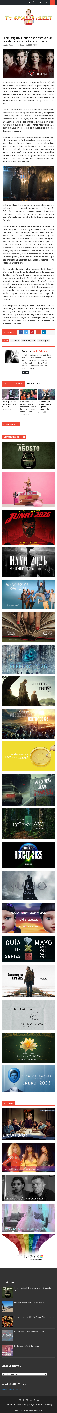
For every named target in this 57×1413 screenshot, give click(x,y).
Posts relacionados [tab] (13, 384)
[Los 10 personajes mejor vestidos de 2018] (10, 394)
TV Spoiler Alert (21, 1405)
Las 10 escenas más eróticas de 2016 (29, 1331)
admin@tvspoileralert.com (32, 1410)
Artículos (15, 340)
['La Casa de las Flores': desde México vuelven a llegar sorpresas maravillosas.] (28, 394)
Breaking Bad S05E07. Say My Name (29, 1302)
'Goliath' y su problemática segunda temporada (44, 405)
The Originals (43, 340)
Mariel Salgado (9, 45)
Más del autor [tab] (33, 384)
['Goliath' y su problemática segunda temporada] (46, 394)
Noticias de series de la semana (26, 1346)
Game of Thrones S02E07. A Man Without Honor (34, 1317)
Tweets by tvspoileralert (12, 1389)
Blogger (18, 1410)
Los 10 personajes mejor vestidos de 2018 (10, 404)
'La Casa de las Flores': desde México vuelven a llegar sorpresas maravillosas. (28, 406)
